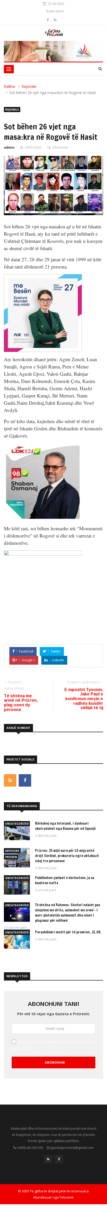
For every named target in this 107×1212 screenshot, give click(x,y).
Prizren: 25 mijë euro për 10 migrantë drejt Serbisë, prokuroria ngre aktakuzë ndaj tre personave (67, 855)
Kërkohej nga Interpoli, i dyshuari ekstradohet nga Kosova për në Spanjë (65, 826)
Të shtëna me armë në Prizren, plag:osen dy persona (21, 703)
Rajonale (29, 86)
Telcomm (66, 1197)
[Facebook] (48, 19)
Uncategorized (17, 823)
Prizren (11, 857)
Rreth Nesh (55, 11)
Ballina (9, 86)
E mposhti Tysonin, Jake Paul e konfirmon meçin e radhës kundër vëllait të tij (83, 698)
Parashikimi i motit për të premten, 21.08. (68, 932)
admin (9, 147)
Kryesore (12, 851)
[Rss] (55, 19)
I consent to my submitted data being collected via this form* (53, 1045)
